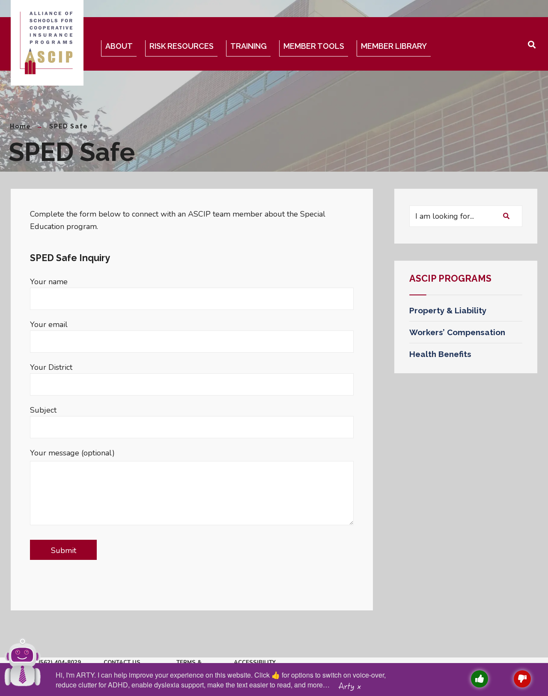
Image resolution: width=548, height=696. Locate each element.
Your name (49, 282)
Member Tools (313, 46)
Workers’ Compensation (457, 332)
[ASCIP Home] (46, 42)
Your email (49, 324)
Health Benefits (440, 354)
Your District (51, 367)
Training (248, 46)
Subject (43, 410)
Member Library (394, 46)
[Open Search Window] (531, 43)
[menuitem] (121, 48)
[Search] (506, 216)
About (119, 46)
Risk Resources (181, 46)
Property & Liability (447, 310)
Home (20, 126)
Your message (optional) (72, 453)
